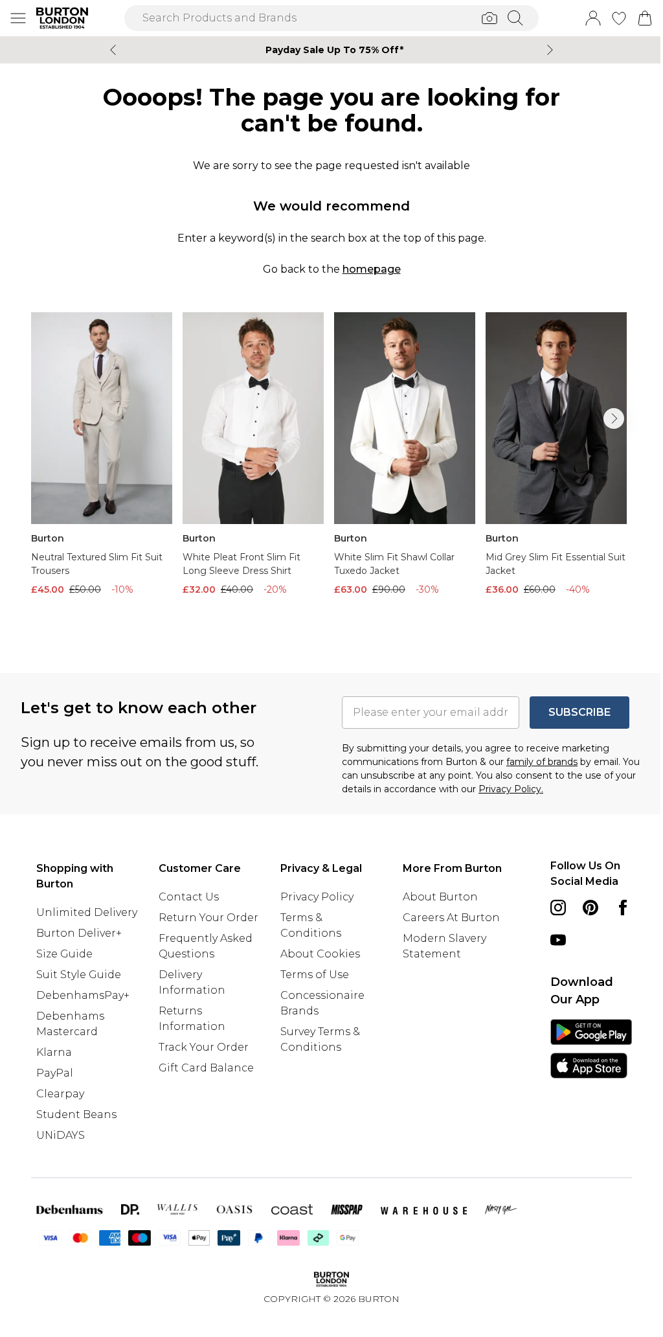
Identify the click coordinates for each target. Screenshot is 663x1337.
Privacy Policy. (510, 789)
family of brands (542, 762)
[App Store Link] (591, 1049)
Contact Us (189, 897)
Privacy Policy (317, 897)
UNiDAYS (60, 1135)
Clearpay (60, 1094)
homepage (372, 269)
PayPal (54, 1073)
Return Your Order (208, 917)
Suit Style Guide (78, 974)
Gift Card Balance (206, 1068)
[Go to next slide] (613, 418)
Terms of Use (314, 974)
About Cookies (320, 954)
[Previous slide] (113, 50)
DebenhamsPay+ (82, 995)
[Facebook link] (623, 907)
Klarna (54, 1052)
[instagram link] (558, 907)
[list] (331, 472)
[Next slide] (550, 50)
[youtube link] (558, 940)
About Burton (440, 897)
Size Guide (64, 954)
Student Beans (76, 1114)
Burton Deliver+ (79, 933)
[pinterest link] (590, 907)
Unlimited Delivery (86, 912)
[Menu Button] (18, 18)
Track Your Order (204, 1047)
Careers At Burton (451, 917)
